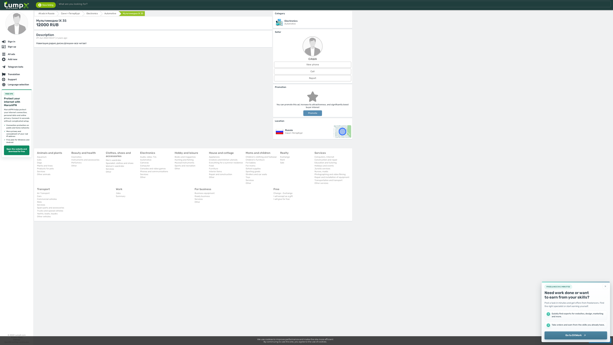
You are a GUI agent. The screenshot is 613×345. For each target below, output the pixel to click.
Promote (312, 113)
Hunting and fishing (184, 160)
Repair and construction (220, 174)
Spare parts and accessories (50, 208)
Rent (282, 160)
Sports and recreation (185, 166)
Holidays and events (324, 166)
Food (211, 166)
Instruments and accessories (85, 160)
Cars (39, 196)
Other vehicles (44, 216)
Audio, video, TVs (148, 157)
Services (41, 171)
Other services (321, 183)
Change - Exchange (282, 193)
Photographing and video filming (330, 174)
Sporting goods (253, 171)
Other (74, 166)
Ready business (202, 196)
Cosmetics (76, 157)
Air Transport (43, 193)
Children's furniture (255, 160)
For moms (250, 166)
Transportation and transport (328, 180)
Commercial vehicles (47, 199)
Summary (120, 196)
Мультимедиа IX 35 (133, 13)
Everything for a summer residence (226, 162)
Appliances (214, 157)
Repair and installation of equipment (331, 177)
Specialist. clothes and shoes (119, 163)
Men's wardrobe (113, 160)
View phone (312, 64)
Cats (39, 160)
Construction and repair (325, 160)
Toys (248, 177)
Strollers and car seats (256, 174)
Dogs (39, 162)
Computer (145, 166)
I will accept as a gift (283, 196)
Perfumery (76, 162)
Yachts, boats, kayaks (47, 213)
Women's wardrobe (115, 166)
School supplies (253, 168)
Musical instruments (184, 162)
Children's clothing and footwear (261, 157)
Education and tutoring (325, 162)
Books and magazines (185, 157)
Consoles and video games (153, 168)
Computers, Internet (324, 157)
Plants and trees (45, 166)
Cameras (144, 162)
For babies (251, 162)
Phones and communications (154, 171)
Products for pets (45, 168)
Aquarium (42, 157)
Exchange (285, 157)
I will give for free (281, 199)
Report (312, 78)
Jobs (118, 193)
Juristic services (322, 168)
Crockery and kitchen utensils (223, 160)
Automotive (145, 160)
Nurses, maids (321, 171)
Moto (39, 202)
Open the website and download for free (17, 150)
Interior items (215, 171)
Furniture (213, 168)
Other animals (43, 174)
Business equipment (205, 193)
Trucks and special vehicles (50, 211)
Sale (282, 162)
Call (312, 71)
